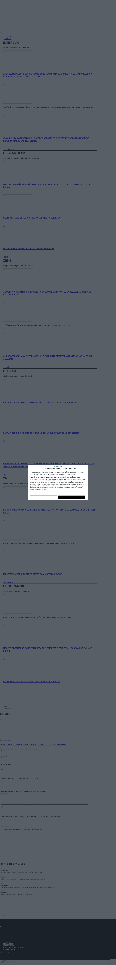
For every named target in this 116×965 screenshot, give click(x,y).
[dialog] (58, 482)
